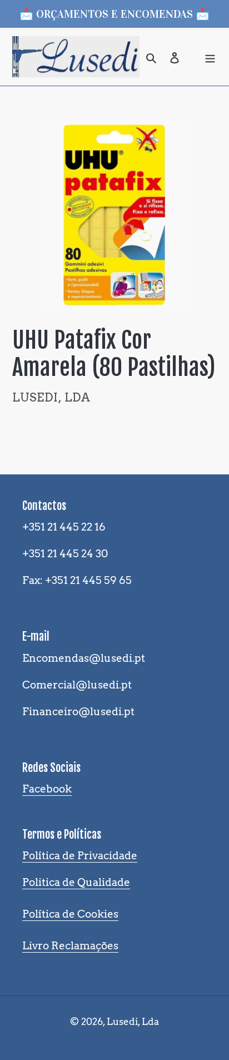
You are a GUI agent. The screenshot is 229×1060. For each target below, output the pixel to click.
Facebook (47, 788)
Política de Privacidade (79, 855)
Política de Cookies (70, 914)
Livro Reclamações (70, 945)
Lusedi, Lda (133, 1021)
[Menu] (210, 57)
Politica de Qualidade (76, 882)
